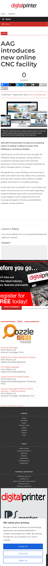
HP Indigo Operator (10, 367)
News (24, 418)
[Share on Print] (27, 84)
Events (24, 433)
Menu (8, 19)
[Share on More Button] (43, 84)
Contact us (24, 479)
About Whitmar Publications (24, 481)
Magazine (24, 420)
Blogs (24, 423)
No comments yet (37, 95)
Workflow (24, 463)
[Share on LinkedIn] (20, 84)
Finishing (24, 453)
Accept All (23, 546)
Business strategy (24, 451)
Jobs (20, 321)
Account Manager (9, 347)
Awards (24, 430)
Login (3, 14)
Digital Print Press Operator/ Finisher (18, 357)
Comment (6, 243)
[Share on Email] (35, 84)
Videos (24, 428)
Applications (24, 448)
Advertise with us (24, 476)
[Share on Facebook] (4, 84)
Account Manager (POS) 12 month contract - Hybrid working (17, 390)
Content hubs (24, 425)
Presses (24, 456)
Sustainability (24, 461)
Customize (23, 553)
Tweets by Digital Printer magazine (12, 406)
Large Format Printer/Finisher (15, 376)
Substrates (24, 458)
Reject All (23, 560)
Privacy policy (24, 484)
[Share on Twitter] (12, 84)
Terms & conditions (24, 486)
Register (12, 14)
